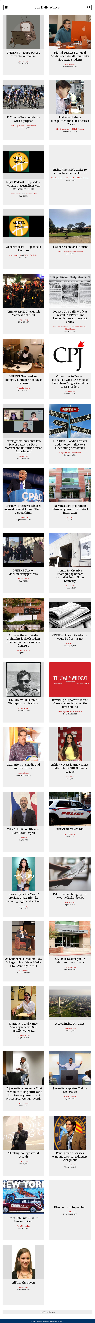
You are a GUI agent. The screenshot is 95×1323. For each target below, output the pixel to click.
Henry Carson (23, 970)
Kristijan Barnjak (23, 320)
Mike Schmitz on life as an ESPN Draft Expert (23, 831)
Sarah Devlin (23, 1287)
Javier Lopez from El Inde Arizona (23, 125)
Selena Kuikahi (23, 579)
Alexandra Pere (57, 327)
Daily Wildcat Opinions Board (70, 453)
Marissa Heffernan (23, 650)
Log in (62, 1321)
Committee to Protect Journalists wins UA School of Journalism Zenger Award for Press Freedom (70, 381)
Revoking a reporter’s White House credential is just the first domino (70, 703)
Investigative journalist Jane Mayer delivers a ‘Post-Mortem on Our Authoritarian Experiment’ (24, 446)
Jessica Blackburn (69, 834)
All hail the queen (23, 1282)
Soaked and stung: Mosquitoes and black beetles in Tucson (70, 121)
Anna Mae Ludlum (23, 1226)
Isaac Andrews (70, 902)
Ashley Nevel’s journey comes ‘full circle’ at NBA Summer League (70, 768)
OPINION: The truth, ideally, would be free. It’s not (69, 637)
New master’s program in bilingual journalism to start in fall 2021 (70, 509)
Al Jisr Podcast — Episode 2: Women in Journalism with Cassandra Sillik (23, 185)
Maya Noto (70, 643)
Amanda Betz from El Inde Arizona (70, 251)
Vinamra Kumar (23, 773)
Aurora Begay (23, 906)
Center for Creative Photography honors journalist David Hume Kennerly (70, 576)
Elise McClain (23, 1161)
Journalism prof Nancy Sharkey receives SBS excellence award (23, 1027)
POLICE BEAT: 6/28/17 (70, 829)
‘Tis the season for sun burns (70, 246)
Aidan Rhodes (23, 517)
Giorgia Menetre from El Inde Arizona (70, 129)
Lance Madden (70, 1212)
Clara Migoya (70, 329)
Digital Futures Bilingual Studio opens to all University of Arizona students (70, 56)
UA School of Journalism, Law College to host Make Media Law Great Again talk (23, 962)
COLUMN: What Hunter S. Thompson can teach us (23, 701)
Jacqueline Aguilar (23, 388)
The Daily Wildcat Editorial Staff (70, 712)
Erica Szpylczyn (23, 1103)
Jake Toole (70, 586)
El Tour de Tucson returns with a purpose (23, 119)
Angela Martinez (70, 967)
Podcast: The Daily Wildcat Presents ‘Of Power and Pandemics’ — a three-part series (70, 317)
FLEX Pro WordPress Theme (45, 1321)
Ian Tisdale (70, 517)
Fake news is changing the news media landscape (70, 896)
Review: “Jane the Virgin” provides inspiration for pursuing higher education (23, 898)
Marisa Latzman (23, 708)
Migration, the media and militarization (23, 766)
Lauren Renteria (70, 1096)
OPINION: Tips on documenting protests (23, 572)
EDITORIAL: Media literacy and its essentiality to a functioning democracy (70, 444)
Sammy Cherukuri (70, 1028)
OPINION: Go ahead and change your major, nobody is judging (23, 380)
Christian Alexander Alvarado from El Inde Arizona (70, 178)
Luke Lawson (23, 61)
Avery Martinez (16, 194)
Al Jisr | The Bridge (31, 255)
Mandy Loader (68, 327)
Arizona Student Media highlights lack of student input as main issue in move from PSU (23, 640)
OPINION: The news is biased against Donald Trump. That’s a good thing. (23, 509)
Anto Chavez (70, 64)
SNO (57, 1321)
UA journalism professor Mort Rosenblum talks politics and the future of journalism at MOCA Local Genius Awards (23, 1093)
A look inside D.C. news (69, 1023)
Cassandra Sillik (31, 194)
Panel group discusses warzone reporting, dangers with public (70, 1156)
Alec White (70, 776)
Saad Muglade (70, 1165)
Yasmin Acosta (79, 327)
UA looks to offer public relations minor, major (70, 960)
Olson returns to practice (70, 1207)
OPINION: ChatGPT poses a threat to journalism (23, 54)
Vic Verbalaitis (70, 391)
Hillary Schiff (23, 456)
